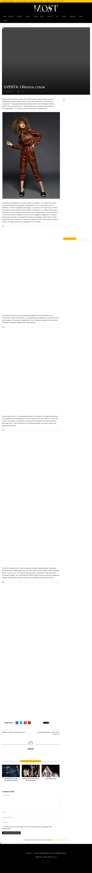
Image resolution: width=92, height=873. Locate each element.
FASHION (11, 16)
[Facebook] (85, 1)
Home (4, 16)
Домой (4, 25)
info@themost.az (52, 857)
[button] (88, 18)
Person (36, 16)
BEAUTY (28, 16)
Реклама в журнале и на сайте (35, 1)
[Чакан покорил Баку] (50, 771)
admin (30, 748)
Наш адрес (24, 1)
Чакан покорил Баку (50, 778)
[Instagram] (88, 1)
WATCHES (19, 16)
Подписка (47, 1)
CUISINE (5, 21)
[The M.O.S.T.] (46, 8)
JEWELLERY (72, 16)
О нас (18, 1)
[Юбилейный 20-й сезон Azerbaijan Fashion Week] (11, 771)
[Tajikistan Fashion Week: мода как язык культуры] (31, 771)
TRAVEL (42, 16)
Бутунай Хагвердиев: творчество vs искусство (48, 733)
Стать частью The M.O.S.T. (57, 1)
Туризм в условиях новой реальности (13, 732)
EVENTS (64, 16)
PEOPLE (81, 16)
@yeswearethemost (60, 840)
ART (57, 16)
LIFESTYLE (50, 16)
